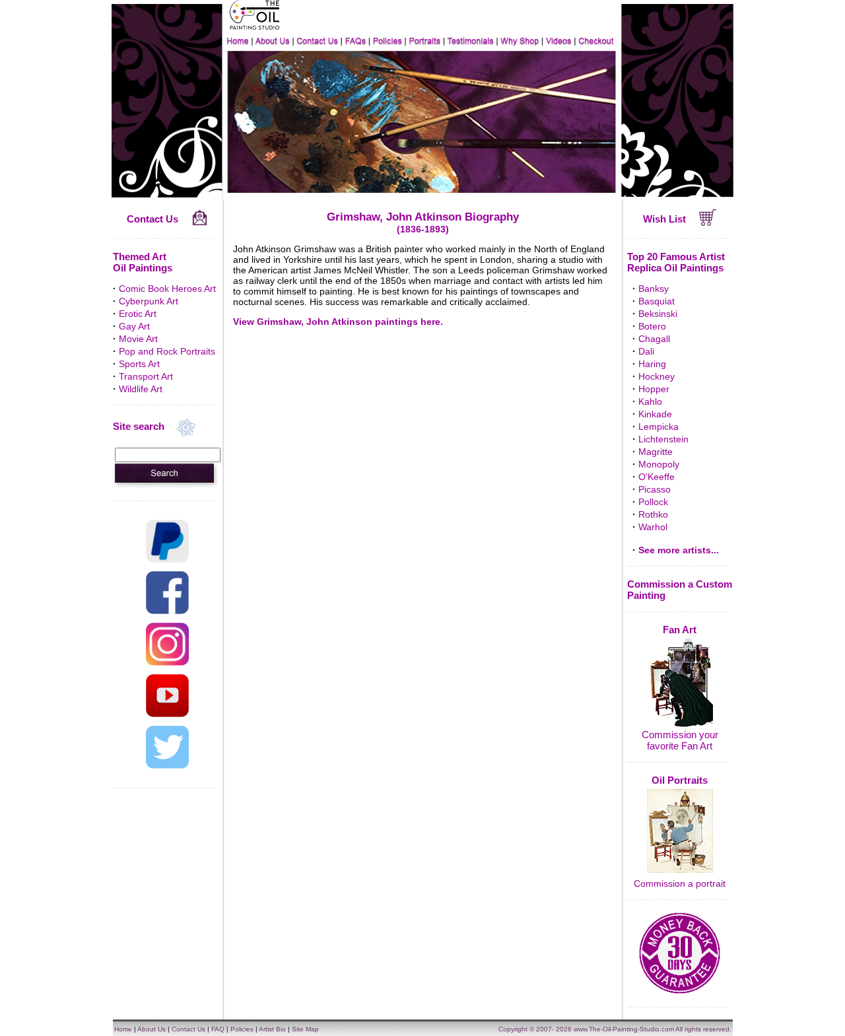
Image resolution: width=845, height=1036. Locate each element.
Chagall (654, 338)
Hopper (653, 389)
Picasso (654, 489)
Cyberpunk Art (148, 301)
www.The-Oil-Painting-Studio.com (624, 1029)
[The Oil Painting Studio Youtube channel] (167, 713)
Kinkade (655, 414)
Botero (652, 326)
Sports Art (139, 364)
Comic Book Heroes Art (167, 288)
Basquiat (656, 301)
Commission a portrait (680, 883)
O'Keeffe (656, 476)
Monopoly (658, 464)
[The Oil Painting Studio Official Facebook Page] (167, 610)
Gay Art (134, 326)
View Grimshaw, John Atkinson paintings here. (338, 321)
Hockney (656, 376)
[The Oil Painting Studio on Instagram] (167, 662)
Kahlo (650, 401)
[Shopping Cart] (708, 222)
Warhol (652, 527)
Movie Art (138, 338)
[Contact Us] (199, 222)
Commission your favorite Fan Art (680, 740)
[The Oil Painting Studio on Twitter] (167, 765)
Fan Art (679, 629)
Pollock (653, 502)
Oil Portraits (680, 780)
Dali (646, 351)
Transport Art (146, 376)
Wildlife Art (140, 389)
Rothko (653, 514)
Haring (652, 364)
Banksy (653, 288)
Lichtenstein (663, 439)
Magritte (655, 451)
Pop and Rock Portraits (167, 351)
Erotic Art (137, 313)
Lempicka (658, 426)
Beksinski (657, 313)
